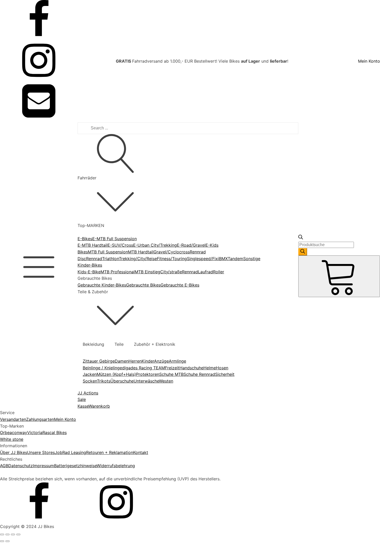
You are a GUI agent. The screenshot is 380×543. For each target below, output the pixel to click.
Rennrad (94, 258)
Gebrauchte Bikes (143, 285)
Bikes (83, 251)
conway (19, 432)
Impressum (43, 465)
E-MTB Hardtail (93, 245)
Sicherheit (224, 374)
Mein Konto (369, 61)
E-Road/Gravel (191, 245)
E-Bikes (85, 238)
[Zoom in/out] (18, 534)
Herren (135, 361)
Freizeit (172, 367)
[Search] (302, 251)
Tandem (235, 258)
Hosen (222, 367)
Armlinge (177, 361)
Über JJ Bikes (13, 452)
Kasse (83, 406)
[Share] (7, 534)
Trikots (103, 381)
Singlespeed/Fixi (203, 258)
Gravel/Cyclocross (172, 251)
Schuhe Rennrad (199, 374)
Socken (90, 381)
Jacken (90, 374)
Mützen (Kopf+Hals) (116, 374)
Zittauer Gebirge (99, 361)
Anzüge (161, 361)
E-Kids (212, 245)
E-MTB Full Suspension (114, 238)
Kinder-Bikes (90, 265)
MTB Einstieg (147, 271)
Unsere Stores (41, 452)
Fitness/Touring (172, 258)
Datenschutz (20, 465)
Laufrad (205, 271)
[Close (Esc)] (2, 534)
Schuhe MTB (171, 374)
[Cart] (339, 276)
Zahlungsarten (40, 419)
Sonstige (251, 258)
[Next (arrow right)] (7, 541)
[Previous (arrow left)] (2, 541)
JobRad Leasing (70, 452)
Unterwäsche (146, 381)
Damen (121, 361)
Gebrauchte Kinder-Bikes (102, 285)
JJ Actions (88, 392)
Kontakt (140, 452)
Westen (166, 381)
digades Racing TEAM (143, 367)
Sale (82, 399)
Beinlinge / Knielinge (102, 367)
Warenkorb (99, 406)
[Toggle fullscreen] (13, 534)
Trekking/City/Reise (138, 258)
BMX (223, 258)
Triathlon (110, 258)
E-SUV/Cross (120, 245)
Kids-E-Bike (89, 271)
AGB (4, 465)
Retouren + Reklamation (109, 452)
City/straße (171, 271)
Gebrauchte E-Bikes (180, 285)
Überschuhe (122, 381)
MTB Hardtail (141, 251)
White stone (11, 439)
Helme (209, 367)
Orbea (6, 432)
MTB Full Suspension (108, 251)
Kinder (148, 361)
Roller (218, 271)
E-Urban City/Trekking (155, 245)
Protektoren (147, 374)
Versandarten (13, 419)
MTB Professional (118, 271)
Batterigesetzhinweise (75, 465)
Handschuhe (191, 367)
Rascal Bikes (54, 432)
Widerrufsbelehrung (116, 465)
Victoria (34, 432)
